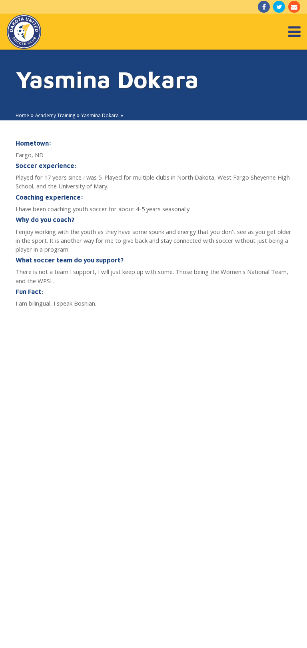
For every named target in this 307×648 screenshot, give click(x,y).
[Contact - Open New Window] (294, 7)
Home (22, 115)
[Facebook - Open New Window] (264, 7)
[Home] (24, 32)
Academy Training (55, 115)
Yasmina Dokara (100, 115)
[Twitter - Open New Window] (279, 7)
